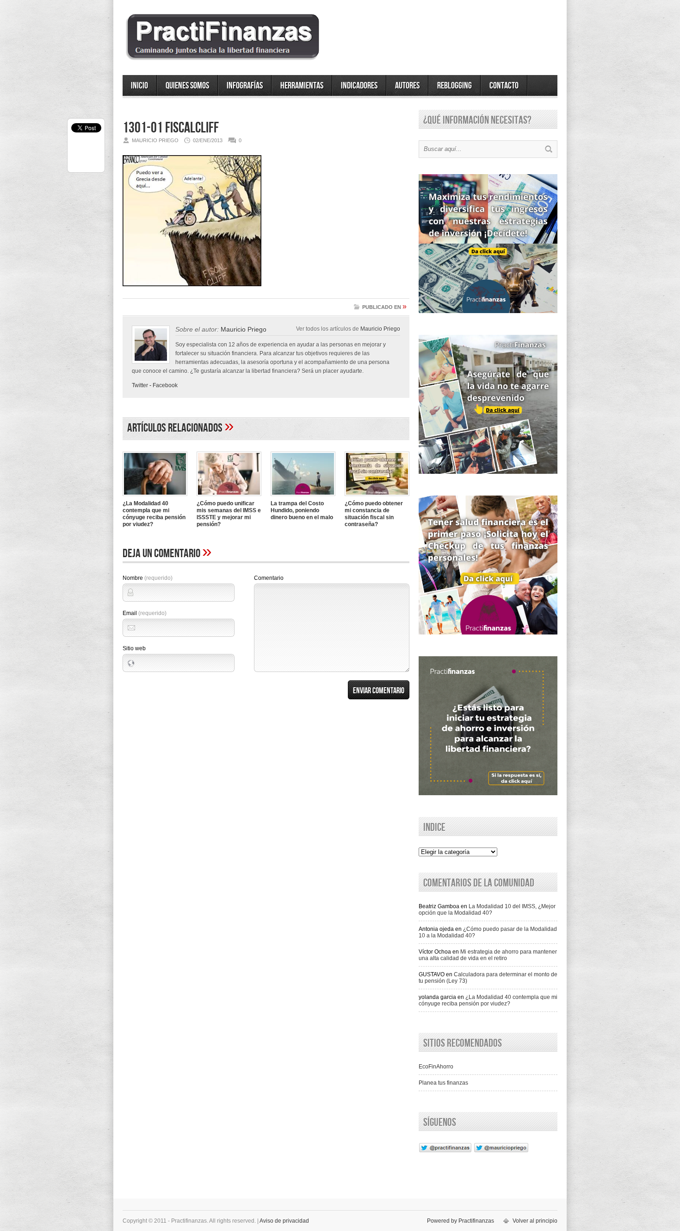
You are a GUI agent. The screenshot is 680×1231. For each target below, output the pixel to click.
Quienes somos (187, 85)
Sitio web (134, 648)
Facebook (165, 385)
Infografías (245, 85)
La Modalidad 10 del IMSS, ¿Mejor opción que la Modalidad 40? (487, 909)
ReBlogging (454, 85)
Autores (407, 85)
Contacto (504, 85)
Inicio (139, 85)
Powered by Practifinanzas (460, 1221)
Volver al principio (535, 1221)
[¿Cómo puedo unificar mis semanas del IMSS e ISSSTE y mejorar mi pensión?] (229, 497)
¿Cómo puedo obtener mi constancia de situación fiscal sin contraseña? (374, 514)
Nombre (148, 578)
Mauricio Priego (380, 329)
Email (145, 613)
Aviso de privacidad (284, 1221)
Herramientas (301, 85)
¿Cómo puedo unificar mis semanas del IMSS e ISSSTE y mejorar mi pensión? (229, 514)
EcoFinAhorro (436, 1066)
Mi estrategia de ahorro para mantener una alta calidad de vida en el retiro (488, 954)
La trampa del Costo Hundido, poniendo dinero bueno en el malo (302, 510)
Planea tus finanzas (443, 1083)
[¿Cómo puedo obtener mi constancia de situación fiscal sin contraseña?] (377, 497)
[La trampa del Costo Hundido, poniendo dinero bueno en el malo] (303, 497)
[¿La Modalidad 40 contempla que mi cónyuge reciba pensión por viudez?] (155, 497)
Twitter (140, 385)
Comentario (269, 578)
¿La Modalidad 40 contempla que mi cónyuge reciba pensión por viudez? (154, 514)
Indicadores (359, 85)
